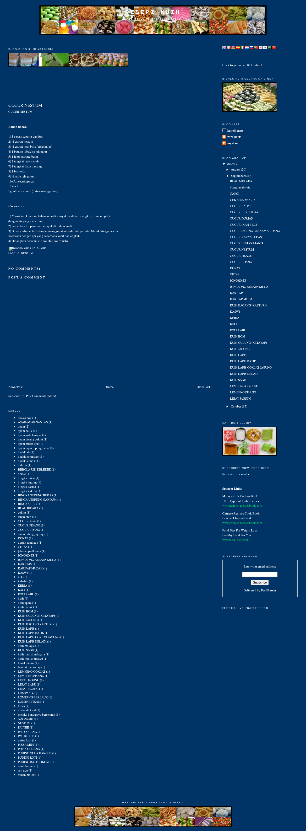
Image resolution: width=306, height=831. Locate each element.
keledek (23, 581)
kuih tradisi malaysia (31, 654)
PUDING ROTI (27, 757)
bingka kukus (27, 491)
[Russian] (251, 46)
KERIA (22, 585)
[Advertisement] (153, 41)
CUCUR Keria (27, 521)
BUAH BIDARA (28, 508)
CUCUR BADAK (241, 206)
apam (21, 426)
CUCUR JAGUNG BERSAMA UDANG (255, 231)
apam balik (25, 431)
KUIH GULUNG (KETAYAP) (36, 615)
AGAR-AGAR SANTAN (33, 422)
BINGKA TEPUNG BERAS (35, 495)
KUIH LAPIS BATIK (31, 633)
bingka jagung (27, 482)
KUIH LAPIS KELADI (32, 641)
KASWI (23, 572)
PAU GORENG (27, 731)
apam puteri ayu (28, 443)
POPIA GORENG (29, 749)
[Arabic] (270, 46)
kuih (21, 598)
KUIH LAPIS (26, 628)
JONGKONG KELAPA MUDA (37, 560)
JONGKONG (26, 555)
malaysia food (27, 710)
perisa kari (24, 740)
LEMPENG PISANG (31, 676)
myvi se (232, 143)
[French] (229, 46)
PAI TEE (23, 727)
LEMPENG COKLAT (31, 671)
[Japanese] (260, 46)
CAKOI (234, 193)
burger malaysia (240, 187)
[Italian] (242, 46)
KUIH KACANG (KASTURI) (248, 305)
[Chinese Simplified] (274, 46)
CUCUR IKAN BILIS (243, 224)
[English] (224, 46)
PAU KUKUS (26, 736)
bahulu (22, 465)
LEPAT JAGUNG (28, 680)
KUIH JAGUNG (28, 620)
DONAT (23, 538)
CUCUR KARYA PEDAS (246, 237)
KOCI (21, 590)
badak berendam (28, 456)
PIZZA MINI (26, 744)
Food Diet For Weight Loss (239, 530)
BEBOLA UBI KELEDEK (34, 469)
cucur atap (24, 517)
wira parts (234, 136)
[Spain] (238, 46)
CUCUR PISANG (29, 525)
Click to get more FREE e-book (242, 65)
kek (20, 577)
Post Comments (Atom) (41, 396)
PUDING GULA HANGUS (34, 753)
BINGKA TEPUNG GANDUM (37, 499)
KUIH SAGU (26, 650)
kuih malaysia (27, 645)
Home (110, 387)
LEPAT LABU (27, 684)
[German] (233, 46)
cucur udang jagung (31, 534)
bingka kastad (27, 486)
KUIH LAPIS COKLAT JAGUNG (39, 637)
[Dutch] (247, 46)
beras (21, 474)
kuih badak (25, 607)
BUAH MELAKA (241, 181)
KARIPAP (24, 564)
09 (229, 164)
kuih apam (25, 602)
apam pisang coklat (30, 439)
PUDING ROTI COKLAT (34, 762)
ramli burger (26, 766)
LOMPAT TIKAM (29, 701)
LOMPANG (25, 693)
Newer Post (15, 387)
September (238, 175)
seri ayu (23, 770)
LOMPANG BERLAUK (33, 697)
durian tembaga (28, 542)
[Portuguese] (256, 46)
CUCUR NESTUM (25, 105)
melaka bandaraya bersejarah (36, 714)
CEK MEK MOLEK (243, 200)
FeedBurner (268, 590)
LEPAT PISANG (28, 688)
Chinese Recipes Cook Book (241, 513)
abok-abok (25, 418)
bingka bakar (26, 478)
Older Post (203, 387)
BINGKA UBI (27, 504)
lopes (21, 706)
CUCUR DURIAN (241, 218)
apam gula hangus (29, 435)
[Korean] (265, 46)
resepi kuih (153, 12)
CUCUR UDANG (29, 529)
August (236, 169)
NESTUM (27, 253)
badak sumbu (26, 461)
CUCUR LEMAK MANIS (246, 243)
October (236, 406)
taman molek (26, 774)
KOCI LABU (26, 594)
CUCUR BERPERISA (244, 212)
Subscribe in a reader (235, 474)
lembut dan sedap (29, 667)
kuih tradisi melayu (30, 658)
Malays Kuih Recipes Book (240, 496)
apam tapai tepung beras (33, 448)
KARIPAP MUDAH (30, 568)
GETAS (22, 547)
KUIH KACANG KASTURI (35, 624)
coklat (22, 512)
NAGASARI (25, 719)
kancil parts (235, 130)
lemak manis (26, 663)
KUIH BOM (25, 611)
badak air (24, 452)
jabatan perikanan (29, 551)
